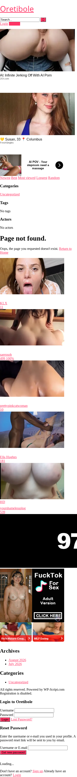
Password (6, 715)
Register (14, 24)
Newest (5, 178)
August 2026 (17, 660)
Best (14, 178)
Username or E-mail (13, 748)
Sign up (38, 771)
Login (4, 24)
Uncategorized (10, 194)
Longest (41, 178)
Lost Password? (21, 719)
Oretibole (17, 8)
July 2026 (15, 664)
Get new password (13, 752)
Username (7, 710)
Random (54, 178)
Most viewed (27, 178)
